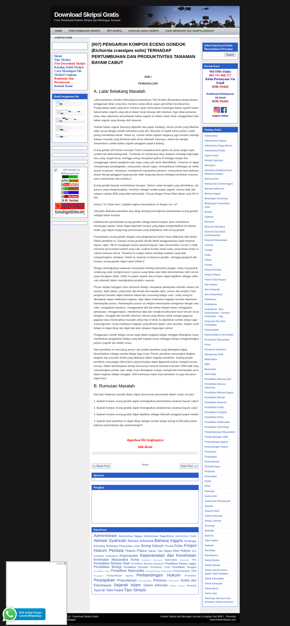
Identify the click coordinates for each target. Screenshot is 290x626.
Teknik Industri (212, 565)
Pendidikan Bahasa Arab (112, 563)
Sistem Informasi (155, 585)
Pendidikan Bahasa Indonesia (147, 563)
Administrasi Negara (130, 536)
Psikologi (209, 491)
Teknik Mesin (212, 588)
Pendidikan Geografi (184, 567)
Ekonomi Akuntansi (215, 226)
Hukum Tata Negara (160, 550)
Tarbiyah (209, 545)
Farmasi (209, 245)
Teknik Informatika (214, 578)
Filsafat (169, 545)
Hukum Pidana (136, 550)
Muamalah (184, 560)
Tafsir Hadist (114, 590)
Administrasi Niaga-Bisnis (159, 536)
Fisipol (190, 545)
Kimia (135, 559)
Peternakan (173, 581)
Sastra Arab (211, 496)
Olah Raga (210, 374)
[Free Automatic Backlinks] (70, 177)
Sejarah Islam (127, 585)
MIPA (207, 364)
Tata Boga (210, 550)
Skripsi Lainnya (177, 586)
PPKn (208, 486)
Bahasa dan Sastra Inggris (219, 183)
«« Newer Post (101, 466)
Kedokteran (112, 556)
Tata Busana (211, 555)
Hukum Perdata (109, 550)
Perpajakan (104, 580)
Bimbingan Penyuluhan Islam (123, 545)
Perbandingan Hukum (159, 575)
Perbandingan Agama (120, 575)
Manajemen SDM (214, 354)
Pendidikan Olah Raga (217, 427)
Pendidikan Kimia (102, 571)
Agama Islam (212, 155)
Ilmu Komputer (212, 289)
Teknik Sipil (211, 593)
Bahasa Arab (211, 178)
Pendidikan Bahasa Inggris (181, 563)
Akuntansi (210, 165)
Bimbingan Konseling (216, 198)
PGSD (208, 481)
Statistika (209, 530)
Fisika (178, 545)
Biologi (146, 545)
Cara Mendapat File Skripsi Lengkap (189, 31)
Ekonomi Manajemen (216, 240)
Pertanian (160, 580)
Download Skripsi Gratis (86, 14)
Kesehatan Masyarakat (111, 559)
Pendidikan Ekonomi (135, 567)
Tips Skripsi (114, 31)
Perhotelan (190, 575)
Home (58, 56)
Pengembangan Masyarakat (159, 571)
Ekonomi (209, 221)
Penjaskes (98, 576)
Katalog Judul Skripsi (68, 67)
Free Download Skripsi (84, 31)
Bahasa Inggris (168, 540)
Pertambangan (145, 581)
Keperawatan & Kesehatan (219, 334)
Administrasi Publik (185, 536)
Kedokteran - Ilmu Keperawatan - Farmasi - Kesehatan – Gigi (218, 313)
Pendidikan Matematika (127, 570)
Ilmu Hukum (182, 550)
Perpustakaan (127, 580)
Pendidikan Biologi (108, 567)
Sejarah (209, 506)
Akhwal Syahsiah (110, 540)
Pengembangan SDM (184, 571)
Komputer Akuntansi (152, 560)
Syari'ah (99, 590)
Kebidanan (210, 299)
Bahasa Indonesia (140, 541)
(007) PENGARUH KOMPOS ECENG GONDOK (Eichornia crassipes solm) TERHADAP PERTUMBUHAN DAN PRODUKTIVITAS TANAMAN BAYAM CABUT (143, 53)
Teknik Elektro (212, 560)
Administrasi (105, 535)
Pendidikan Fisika (160, 567)
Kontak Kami (63, 86)
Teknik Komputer (214, 583)
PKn (194, 560)
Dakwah (158, 545)
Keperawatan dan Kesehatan (168, 555)
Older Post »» (189, 466)
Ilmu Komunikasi (213, 294)
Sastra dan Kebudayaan (218, 501)
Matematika (171, 560)
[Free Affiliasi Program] (70, 214)
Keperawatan (129, 555)
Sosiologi (191, 585)
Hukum (208, 264)
